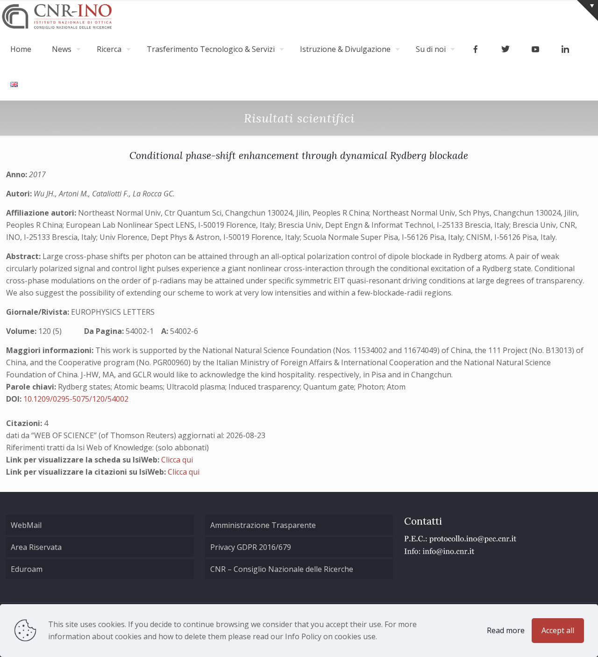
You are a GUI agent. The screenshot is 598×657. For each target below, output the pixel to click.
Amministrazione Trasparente (263, 525)
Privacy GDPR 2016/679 (250, 547)
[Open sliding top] (587, 10)
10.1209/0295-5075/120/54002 (75, 399)
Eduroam (27, 569)
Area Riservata (36, 547)
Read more (506, 630)
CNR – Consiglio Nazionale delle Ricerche (281, 569)
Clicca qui (177, 460)
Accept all (557, 630)
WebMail (26, 525)
